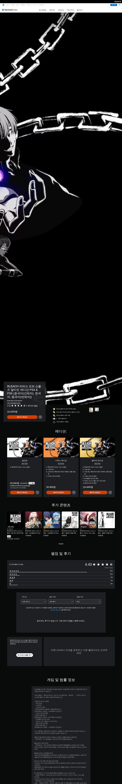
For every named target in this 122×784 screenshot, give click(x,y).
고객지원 (41, 5)
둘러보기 (80, 10)
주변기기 (29, 5)
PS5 (13, 5)
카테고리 (52, 10)
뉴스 (35, 5)
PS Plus (22, 5)
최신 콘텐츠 (42, 10)
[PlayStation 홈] (3, 5)
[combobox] (34, 601)
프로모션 (61, 10)
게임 (17, 5)
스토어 (7, 5)
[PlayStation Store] (10, 9)
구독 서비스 (70, 10)
